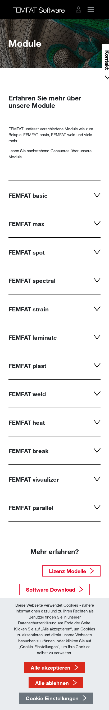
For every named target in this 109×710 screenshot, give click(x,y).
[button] (78, 9)
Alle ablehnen (52, 683)
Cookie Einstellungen (52, 698)
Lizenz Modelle (67, 571)
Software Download (50, 589)
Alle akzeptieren (50, 667)
